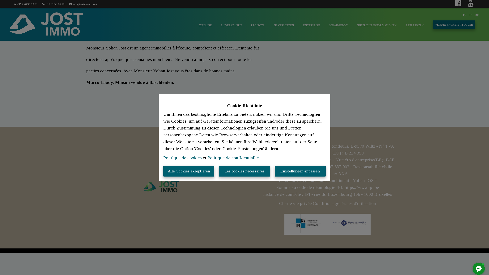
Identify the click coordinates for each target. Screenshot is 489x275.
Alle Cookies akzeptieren (189, 171)
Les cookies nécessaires (245, 171)
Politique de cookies (182, 157)
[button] (479, 269)
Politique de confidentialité (233, 157)
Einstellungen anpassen (300, 171)
